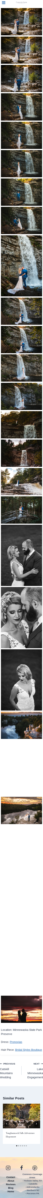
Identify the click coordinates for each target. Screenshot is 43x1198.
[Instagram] (8, 1168)
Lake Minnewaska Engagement (35, 1070)
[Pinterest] (35, 1168)
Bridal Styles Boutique (28, 1049)
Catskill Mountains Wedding (7, 1070)
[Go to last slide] (7, 1124)
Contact (10, 1177)
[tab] (16, 1145)
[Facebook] (21, 1168)
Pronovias (16, 1042)
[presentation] (21, 1116)
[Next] (36, 1124)
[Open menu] (3, 2)
